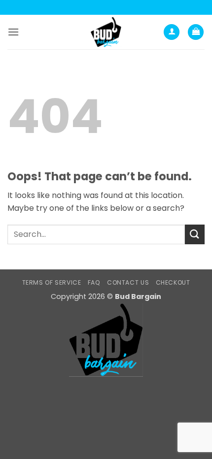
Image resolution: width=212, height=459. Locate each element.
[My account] (171, 32)
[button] (13, 32)
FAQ (94, 282)
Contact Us (128, 282)
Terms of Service (51, 282)
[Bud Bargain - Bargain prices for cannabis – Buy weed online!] (106, 32)
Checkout (173, 282)
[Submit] (195, 234)
